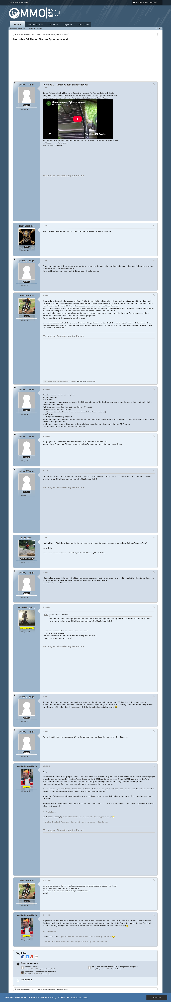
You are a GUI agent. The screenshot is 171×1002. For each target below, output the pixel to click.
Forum (17, 24)
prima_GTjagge (96, 969)
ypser (26, 969)
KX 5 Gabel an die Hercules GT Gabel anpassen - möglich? (115, 967)
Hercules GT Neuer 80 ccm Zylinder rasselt (41, 39)
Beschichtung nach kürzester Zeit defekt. (40, 972)
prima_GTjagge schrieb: (58, 615)
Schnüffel (28, 974)
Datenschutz (83, 24)
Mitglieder (68, 24)
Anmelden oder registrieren (19, 2)
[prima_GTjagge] (89, 967)
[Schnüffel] (22, 972)
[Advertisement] (85, 60)
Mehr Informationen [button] (79, 997)
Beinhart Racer (81, 381)
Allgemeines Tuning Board (47, 969)
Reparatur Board (116, 969)
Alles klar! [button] (157, 998)
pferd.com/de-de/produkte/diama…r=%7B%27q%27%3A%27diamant (68, 553)
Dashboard (53, 24)
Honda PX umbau (32, 967)
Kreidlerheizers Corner (51, 817)
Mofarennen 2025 (35, 24)
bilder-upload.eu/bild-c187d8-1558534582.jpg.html (77, 479)
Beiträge (23, 109)
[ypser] (22, 967)
